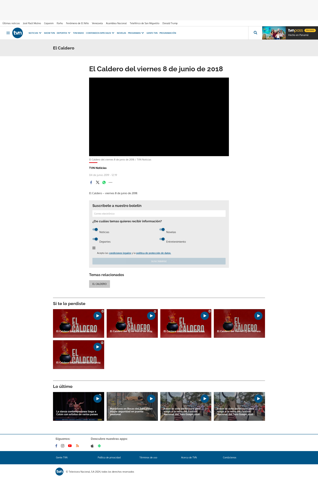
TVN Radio (78, 33)
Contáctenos (229, 457)
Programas (134, 33)
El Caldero (99, 283)
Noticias (33, 33)
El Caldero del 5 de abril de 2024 (76, 331)
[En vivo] (291, 29)
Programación (167, 33)
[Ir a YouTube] (70, 446)
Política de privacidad (109, 457)
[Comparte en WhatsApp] (104, 182)
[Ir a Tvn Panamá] (17, 33)
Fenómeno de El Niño (77, 23)
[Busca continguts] (255, 33)
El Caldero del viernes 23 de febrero (239, 331)
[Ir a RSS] (78, 446)
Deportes (62, 33)
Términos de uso (148, 457)
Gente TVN (152, 33)
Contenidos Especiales (98, 33)
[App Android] (100, 446)
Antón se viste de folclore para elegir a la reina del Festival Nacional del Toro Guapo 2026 (182, 411)
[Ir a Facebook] (56, 446)
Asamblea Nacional (116, 23)
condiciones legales (120, 253)
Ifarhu (60, 23)
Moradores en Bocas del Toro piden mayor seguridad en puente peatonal (131, 411)
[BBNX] (59, 472)
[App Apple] (93, 446)
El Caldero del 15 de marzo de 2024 (131, 331)
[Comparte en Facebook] (91, 182)
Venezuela (97, 23)
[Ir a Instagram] (63, 446)
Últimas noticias (11, 23)
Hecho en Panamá (298, 35)
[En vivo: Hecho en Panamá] (274, 33)
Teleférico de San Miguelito (144, 23)
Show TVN (49, 33)
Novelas (121, 33)
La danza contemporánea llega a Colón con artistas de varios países (77, 413)
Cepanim (48, 23)
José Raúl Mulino (32, 23)
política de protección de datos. (153, 253)
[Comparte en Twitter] (97, 182)
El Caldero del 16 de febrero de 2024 (78, 362)
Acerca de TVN (189, 457)
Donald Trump (170, 23)
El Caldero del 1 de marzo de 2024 (184, 331)
